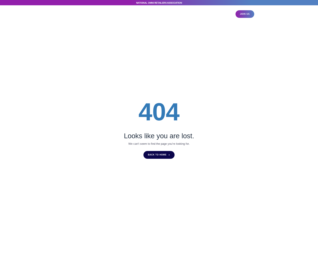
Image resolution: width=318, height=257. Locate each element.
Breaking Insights (147, 14)
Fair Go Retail (171, 14)
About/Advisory (196, 14)
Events (106, 14)
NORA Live (123, 14)
